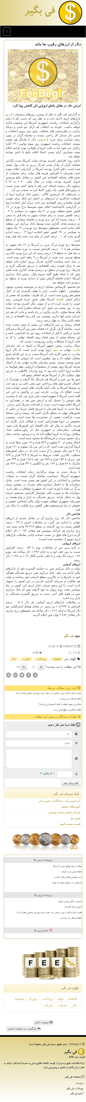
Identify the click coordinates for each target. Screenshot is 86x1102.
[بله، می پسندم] (41, 667)
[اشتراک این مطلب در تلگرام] (35, 675)
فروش (41, 139)
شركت (48, 1005)
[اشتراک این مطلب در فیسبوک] (29, 675)
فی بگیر (39, 12)
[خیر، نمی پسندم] (23, 667)
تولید (60, 998)
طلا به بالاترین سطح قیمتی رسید (66, 710)
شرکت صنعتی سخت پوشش (64, 812)
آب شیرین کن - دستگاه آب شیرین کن (59, 800)
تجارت (76, 349)
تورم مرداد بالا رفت (72, 907)
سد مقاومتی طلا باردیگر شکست (67, 877)
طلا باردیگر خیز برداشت (69, 699)
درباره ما (79, 1083)
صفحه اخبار (41, 1022)
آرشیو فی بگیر (76, 1094)
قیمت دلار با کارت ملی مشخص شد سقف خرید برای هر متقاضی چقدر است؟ (48, 693)
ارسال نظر (69, 783)
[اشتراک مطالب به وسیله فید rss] (8, 675)
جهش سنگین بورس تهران (69, 902)
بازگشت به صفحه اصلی (22, 1028)
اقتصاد (60, 299)
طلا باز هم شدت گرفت (71, 872)
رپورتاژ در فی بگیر (74, 1088)
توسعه (19, 998)
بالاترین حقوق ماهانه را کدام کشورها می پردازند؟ (59, 704)
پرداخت (41, 659)
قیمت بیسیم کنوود (70, 823)
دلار (11, 114)
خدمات (62, 1005)
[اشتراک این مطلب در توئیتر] (22, 675)
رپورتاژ (33, 998)
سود (55, 349)
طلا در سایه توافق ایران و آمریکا (67, 866)
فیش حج (75, 818)
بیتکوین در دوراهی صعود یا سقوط (66, 883)
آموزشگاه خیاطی (70, 806)
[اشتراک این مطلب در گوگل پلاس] (15, 675)
